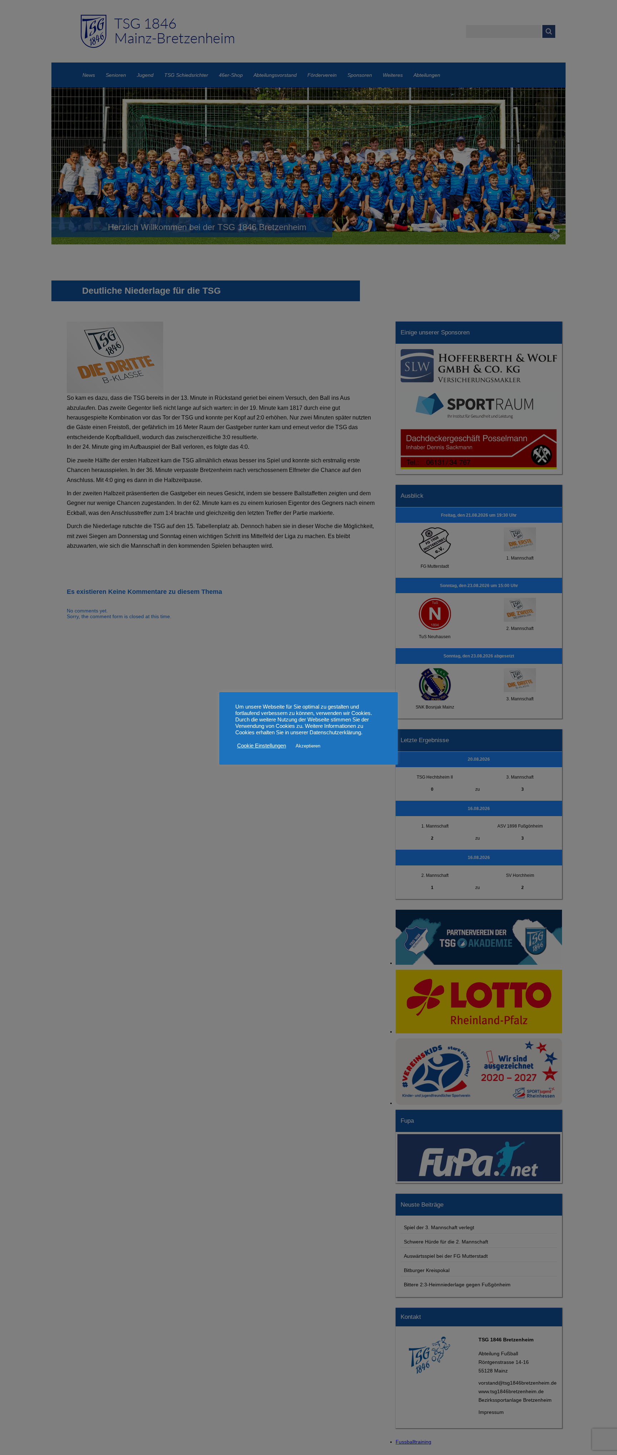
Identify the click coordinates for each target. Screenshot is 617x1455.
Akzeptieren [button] (308, 746)
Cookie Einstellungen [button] (261, 746)
